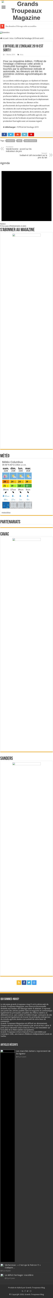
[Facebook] (24, 982)
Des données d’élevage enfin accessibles (21, 26)
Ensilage (10, 141)
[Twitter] (29, 982)
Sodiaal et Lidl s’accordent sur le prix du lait (33, 155)
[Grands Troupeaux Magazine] (26, 10)
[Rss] (19, 982)
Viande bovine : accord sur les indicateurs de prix (19, 149)
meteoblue (6, 513)
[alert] (26, 196)
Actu (11, 38)
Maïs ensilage (30, 141)
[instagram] (34, 982)
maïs (19, 141)
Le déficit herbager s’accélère (19, 1275)
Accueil (5, 38)
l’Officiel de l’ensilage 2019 (27, 127)
